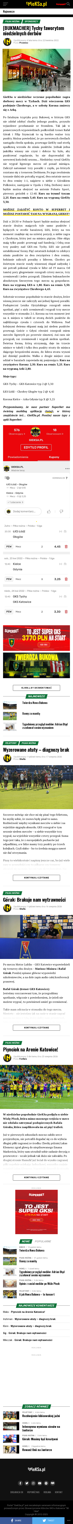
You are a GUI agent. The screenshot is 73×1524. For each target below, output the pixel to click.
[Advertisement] (36, 1378)
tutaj (49, 411)
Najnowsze (9, 11)
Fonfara (23, 1059)
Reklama (47, 1492)
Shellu (22, 759)
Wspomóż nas (33, 1492)
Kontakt (59, 1492)
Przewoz (23, 43)
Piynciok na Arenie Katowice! (28, 1312)
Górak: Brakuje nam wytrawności (27, 1333)
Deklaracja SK (16, 1492)
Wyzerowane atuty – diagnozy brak (35, 1319)
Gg (4, 1333)
